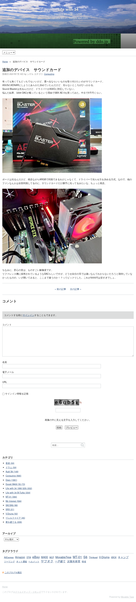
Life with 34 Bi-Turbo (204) (18, 492)
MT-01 (77, 557)
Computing (49, 74)
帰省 (84, 561)
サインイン (28, 315)
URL (4, 382)
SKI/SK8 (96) (12, 505)
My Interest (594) (14, 501)
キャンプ (123, 557)
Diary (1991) (11, 480)
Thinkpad (93, 557)
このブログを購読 (13, 572)
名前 (4, 362)
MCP (51, 557)
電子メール (8, 372)
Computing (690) (13, 475)
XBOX (113, 557)
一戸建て (60, 561)
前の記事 (61, 289)
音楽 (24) (10, 463)
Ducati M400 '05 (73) (15, 484)
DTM (29, 557)
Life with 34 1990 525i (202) (19, 488)
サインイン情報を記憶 (16, 393)
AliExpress (9, 557)
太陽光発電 (73, 561)
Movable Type (127, 596)
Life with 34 (68, 9)
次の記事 (74, 289)
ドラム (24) (11, 467)
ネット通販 (21, 561)
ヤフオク (47, 561)
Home (5, 61)
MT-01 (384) (11, 496)
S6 (85, 557)
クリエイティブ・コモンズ (28, 591)
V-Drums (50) (12, 513)
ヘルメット (34, 561)
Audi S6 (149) (12, 471)
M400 (44, 557)
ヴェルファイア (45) (15, 517)
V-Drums (104, 557)
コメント (7, 324)
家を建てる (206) (14, 522)
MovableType (63, 557)
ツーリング (9, 561)
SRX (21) (10, 509)
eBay (36, 557)
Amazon (20, 557)
